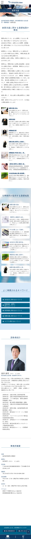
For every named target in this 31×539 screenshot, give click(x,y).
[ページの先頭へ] (28, 532)
